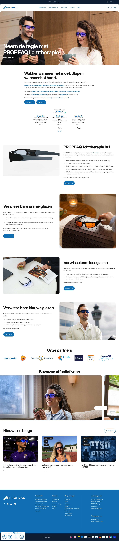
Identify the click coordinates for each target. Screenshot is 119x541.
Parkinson (67, 499)
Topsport (67, 504)
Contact (37, 511)
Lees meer (5, 470)
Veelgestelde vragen (41, 501)
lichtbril (7, 444)
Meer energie (68, 515)
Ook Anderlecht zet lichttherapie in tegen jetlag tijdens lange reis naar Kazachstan (19, 466)
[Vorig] (42, 2)
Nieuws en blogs (57, 504)
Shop (53, 508)
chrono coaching (9, 438)
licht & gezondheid (87, 438)
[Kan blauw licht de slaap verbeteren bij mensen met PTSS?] (98, 449)
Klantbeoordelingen (41, 499)
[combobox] (111, 2)
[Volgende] (76, 2)
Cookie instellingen (40, 508)
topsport (8, 447)
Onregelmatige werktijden (72, 508)
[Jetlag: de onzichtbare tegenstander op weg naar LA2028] (59, 449)
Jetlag (66, 506)
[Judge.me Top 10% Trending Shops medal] (22, 537)
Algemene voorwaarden (42, 506)
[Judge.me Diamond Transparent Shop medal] (4, 537)
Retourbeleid (39, 504)
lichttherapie (86, 444)
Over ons (54, 501)
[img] (59, 111)
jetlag (7, 441)
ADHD (66, 501)
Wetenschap (55, 499)
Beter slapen (68, 513)
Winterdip (67, 511)
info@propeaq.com (96, 508)
